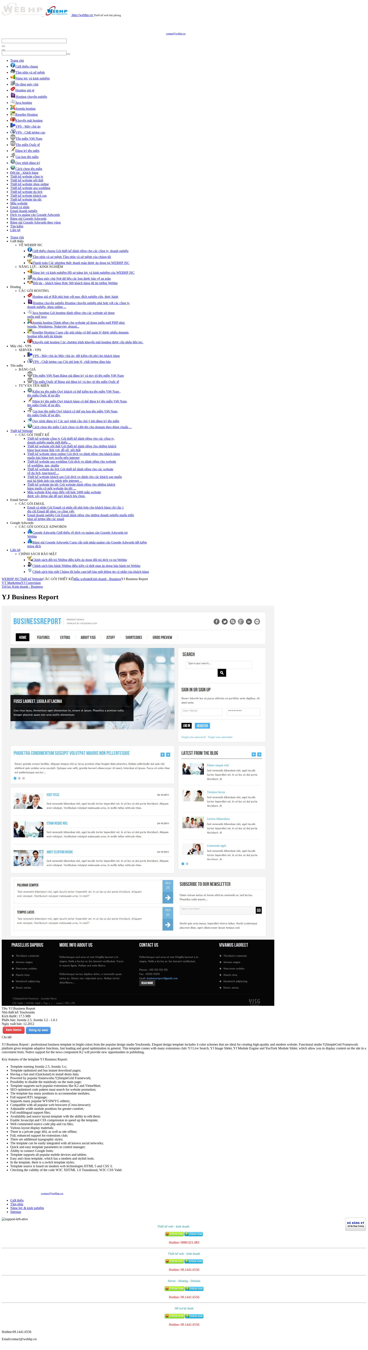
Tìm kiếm (16, 226)
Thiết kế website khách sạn (28, 195)
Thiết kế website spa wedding (30, 188)
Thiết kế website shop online (29, 184)
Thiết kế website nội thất (26, 180)
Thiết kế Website (21, 431)
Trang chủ (17, 60)
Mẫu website (18, 203)
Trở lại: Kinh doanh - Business (22, 586)
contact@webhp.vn (175, 33)
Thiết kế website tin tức (26, 199)
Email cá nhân (19, 207)
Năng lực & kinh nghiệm (27, 1208)
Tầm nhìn (16, 1204)
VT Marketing (11, 583)
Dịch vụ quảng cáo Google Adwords (35, 215)
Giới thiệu (17, 1200)
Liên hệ (15, 230)
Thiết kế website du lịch (26, 192)
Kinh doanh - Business (106, 579)
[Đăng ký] (38, 1033)
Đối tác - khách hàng (24, 172)
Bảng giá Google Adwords (28, 218)
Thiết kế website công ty (26, 176)
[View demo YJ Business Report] (13, 1033)
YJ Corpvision (31, 583)
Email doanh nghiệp (23, 211)
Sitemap (15, 1212)
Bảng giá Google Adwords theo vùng (35, 222)
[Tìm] (3, 46)
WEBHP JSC (11, 579)
